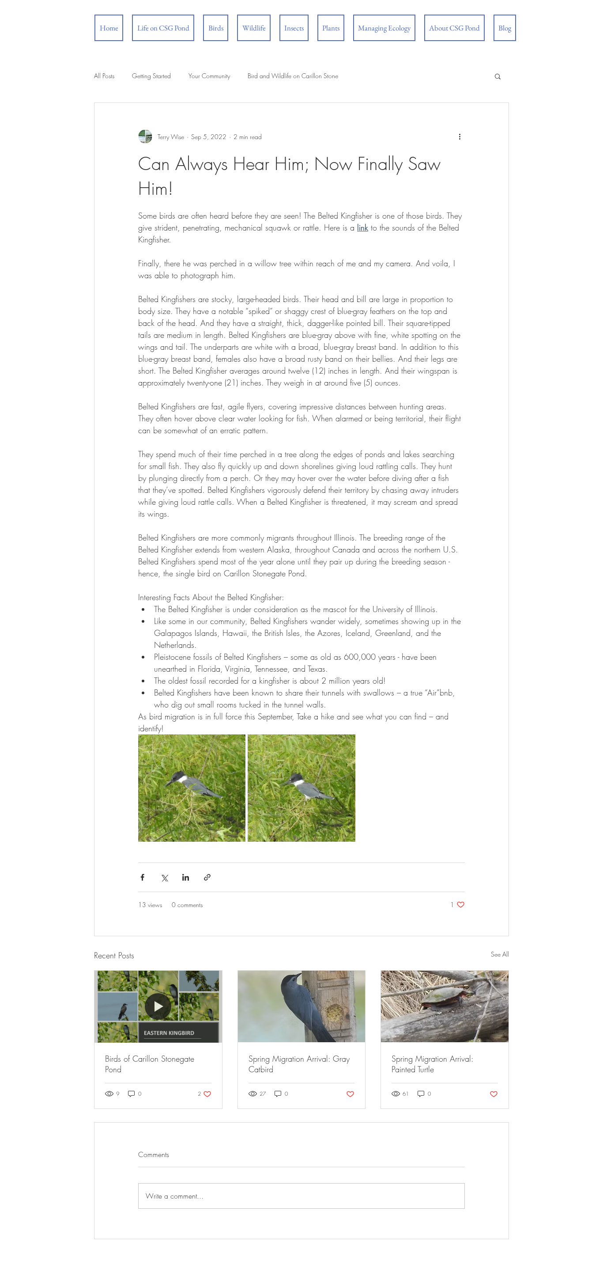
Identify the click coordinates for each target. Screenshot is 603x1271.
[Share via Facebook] (142, 877)
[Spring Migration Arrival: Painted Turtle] (445, 1006)
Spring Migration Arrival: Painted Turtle (432, 1063)
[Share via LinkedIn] (185, 877)
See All (500, 954)
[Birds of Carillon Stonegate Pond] (158, 1006)
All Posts (104, 76)
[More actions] (459, 136)
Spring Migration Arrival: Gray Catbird (299, 1063)
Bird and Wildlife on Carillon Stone (293, 76)
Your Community (209, 76)
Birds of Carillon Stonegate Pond (149, 1063)
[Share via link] (207, 877)
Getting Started (151, 76)
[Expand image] (191, 788)
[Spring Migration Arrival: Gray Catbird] (302, 1006)
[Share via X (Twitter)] (164, 877)
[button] (498, 75)
